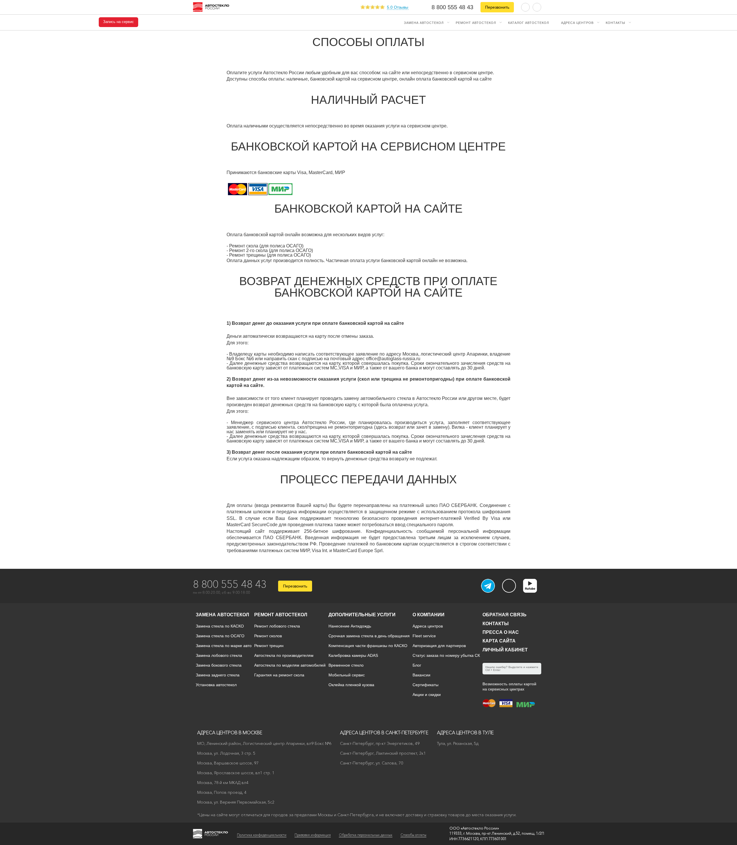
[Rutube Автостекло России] (533, 591)
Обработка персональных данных (365, 835)
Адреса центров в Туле (465, 732)
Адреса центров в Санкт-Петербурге (384, 732)
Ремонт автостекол (476, 22)
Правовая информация (313, 835)
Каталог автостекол (528, 22)
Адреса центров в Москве (229, 732)
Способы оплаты (413, 835)
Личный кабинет (505, 649)
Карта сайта (499, 640)
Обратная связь (505, 614)
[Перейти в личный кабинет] (537, 6)
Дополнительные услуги (362, 614)
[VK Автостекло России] (509, 586)
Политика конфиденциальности (261, 835)
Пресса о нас (501, 632)
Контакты (615, 22)
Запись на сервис (118, 22)
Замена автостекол (424, 22)
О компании (429, 614)
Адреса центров (577, 22)
